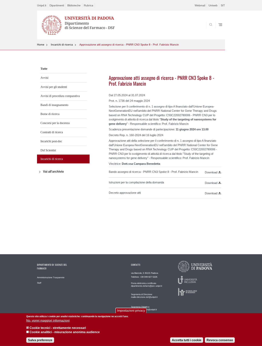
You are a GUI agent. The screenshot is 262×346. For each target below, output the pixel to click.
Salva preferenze (40, 340)
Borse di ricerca (49, 114)
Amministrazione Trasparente (50, 277)
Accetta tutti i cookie (186, 340)
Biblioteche (74, 5)
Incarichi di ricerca (62, 44)
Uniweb (213, 5)
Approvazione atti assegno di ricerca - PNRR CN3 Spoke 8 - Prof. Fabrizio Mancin (129, 44)
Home (40, 44)
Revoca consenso (220, 340)
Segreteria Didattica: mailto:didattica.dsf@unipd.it (144, 308)
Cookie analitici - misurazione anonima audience (65, 332)
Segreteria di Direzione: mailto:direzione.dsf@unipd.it (144, 295)
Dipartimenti (56, 5)
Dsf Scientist (48, 150)
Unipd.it (41, 5)
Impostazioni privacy (131, 310)
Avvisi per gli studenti (53, 87)
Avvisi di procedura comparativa (60, 96)
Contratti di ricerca (51, 132)
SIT (223, 5)
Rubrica (88, 5)
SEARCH (218, 30)
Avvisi (44, 77)
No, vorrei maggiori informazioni (48, 320)
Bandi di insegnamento (54, 105)
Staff (39, 283)
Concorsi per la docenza (55, 123)
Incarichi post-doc (51, 141)
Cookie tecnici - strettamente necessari (58, 327)
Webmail (200, 5)
